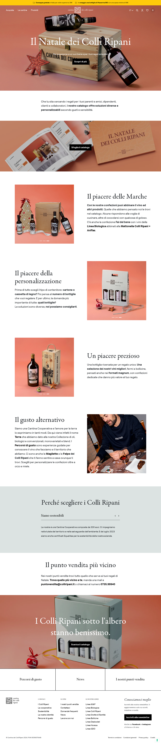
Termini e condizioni (114, 737)
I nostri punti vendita (130, 679)
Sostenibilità (43, 711)
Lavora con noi (67, 718)
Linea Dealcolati (93, 722)
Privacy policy (143, 737)
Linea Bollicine (92, 718)
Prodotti (34, 10)
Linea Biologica (92, 708)
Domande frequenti (69, 711)
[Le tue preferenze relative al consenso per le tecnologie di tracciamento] (157, 740)
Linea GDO (90, 729)
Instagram (146, 724)
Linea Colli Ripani (93, 711)
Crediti (152, 737)
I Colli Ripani (43, 704)
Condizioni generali (129, 737)
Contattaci (65, 708)
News (80, 679)
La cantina (22, 10)
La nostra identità (46, 715)
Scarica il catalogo (80, 644)
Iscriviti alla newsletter (138, 717)
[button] (131, 10)
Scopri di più (80, 61)
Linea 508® (91, 704)
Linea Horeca (91, 725)
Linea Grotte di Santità (95, 715)
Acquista (10, 10)
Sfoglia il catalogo (80, 147)
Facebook (136, 724)
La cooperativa (44, 708)
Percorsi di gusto (31, 679)
